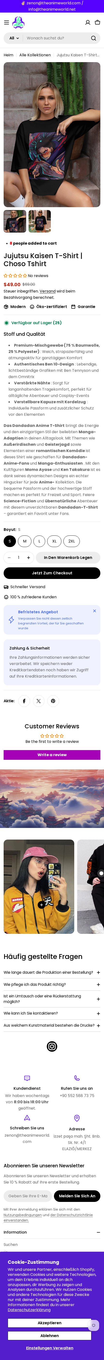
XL (54, 541)
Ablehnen (49, 1335)
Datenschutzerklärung (29, 1310)
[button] (16, 275)
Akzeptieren (49, 1323)
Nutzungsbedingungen (23, 1215)
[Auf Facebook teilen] (24, 701)
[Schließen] (94, 610)
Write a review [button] (52, 755)
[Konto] (88, 22)
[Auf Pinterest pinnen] (53, 701)
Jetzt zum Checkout (52, 573)
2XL (71, 541)
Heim (8, 55)
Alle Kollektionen (35, 55)
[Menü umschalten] (6, 22)
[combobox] (52, 38)
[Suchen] (94, 38)
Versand (48, 291)
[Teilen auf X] (39, 701)
